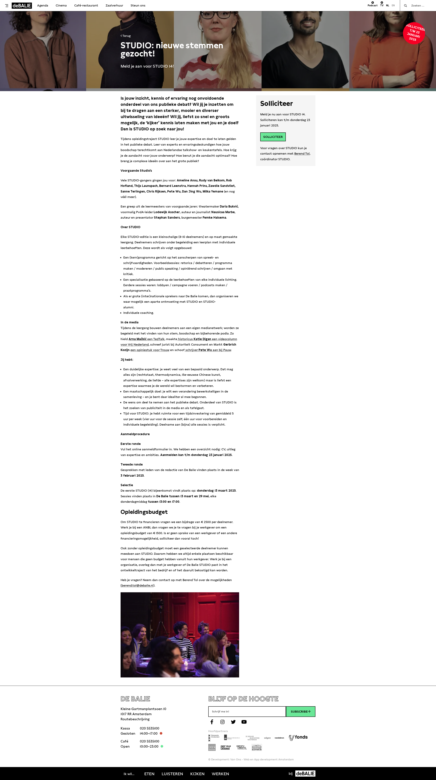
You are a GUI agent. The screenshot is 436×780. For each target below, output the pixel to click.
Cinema (61, 5)
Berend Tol (302, 153)
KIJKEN (197, 774)
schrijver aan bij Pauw (208, 350)
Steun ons (138, 5)
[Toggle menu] (6, 5)
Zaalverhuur (114, 5)
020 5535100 (149, 728)
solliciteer (273, 137)
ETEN (149, 774)
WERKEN (220, 774)
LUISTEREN (172, 774)
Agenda (42, 5)
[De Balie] (22, 6)
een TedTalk (147, 339)
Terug (126, 36)
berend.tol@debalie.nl (137, 585)
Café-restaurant (86, 5)
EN (393, 5)
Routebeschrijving (135, 719)
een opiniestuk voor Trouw (149, 350)
